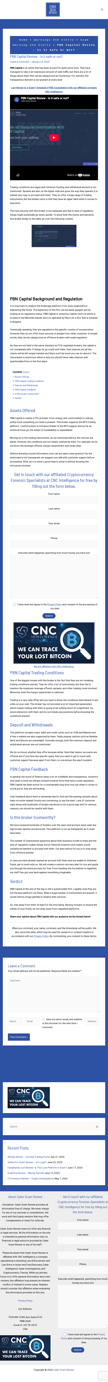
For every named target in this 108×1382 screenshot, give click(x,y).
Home (23, 40)
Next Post (98, 952)
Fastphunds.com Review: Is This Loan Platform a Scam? (37, 1167)
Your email (54, 523)
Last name (54, 508)
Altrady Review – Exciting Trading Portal (29, 1156)
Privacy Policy (54, 604)
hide (26, 372)
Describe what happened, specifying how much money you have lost (54, 552)
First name (54, 493)
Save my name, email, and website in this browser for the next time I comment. (62, 1023)
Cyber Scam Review (63, 1369)
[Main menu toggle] (102, 9)
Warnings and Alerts (54, 40)
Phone (54, 538)
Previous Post (12, 952)
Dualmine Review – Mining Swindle (26, 1173)
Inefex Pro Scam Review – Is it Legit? (27, 1162)
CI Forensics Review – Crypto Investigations (31, 1178)
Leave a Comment (19, 61)
